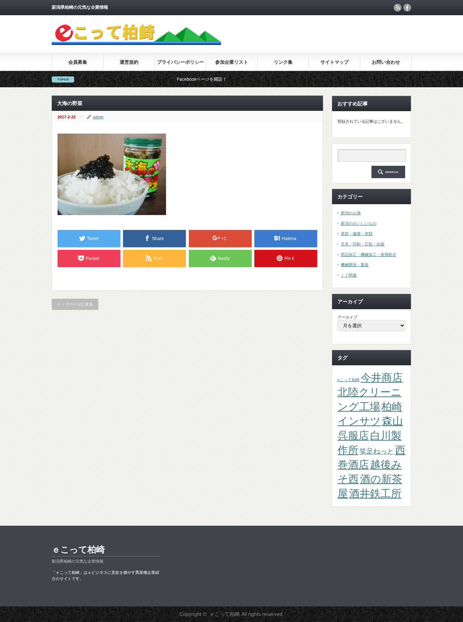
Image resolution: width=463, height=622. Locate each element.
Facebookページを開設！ (190, 79)
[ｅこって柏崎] (136, 41)
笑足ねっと (377, 451)
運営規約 (129, 62)
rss (398, 8)
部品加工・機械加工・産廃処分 (368, 254)
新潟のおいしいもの (359, 223)
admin (98, 117)
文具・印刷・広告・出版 (363, 244)
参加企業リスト (231, 62)
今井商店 (382, 377)
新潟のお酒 (351, 213)
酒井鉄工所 (375, 493)
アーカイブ (347, 317)
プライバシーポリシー (180, 62)
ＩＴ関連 (349, 275)
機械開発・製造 (355, 264)
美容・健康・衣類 (357, 233)
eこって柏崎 (348, 380)
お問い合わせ (386, 62)
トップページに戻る (75, 304)
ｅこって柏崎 (78, 549)
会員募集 (77, 62)
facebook (407, 8)
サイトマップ (334, 62)
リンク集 (283, 62)
